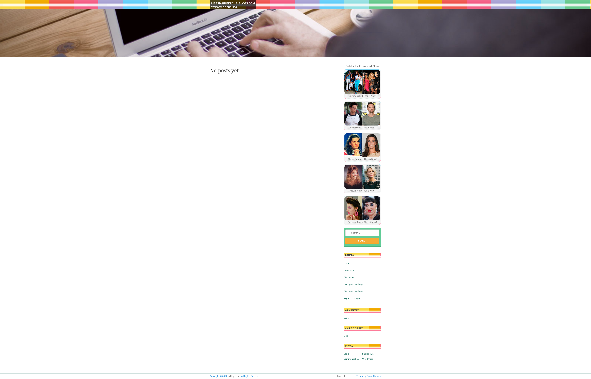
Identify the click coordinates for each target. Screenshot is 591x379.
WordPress (367, 359)
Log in (347, 263)
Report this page (352, 298)
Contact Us (342, 376)
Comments (351, 359)
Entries (368, 354)
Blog (346, 336)
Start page (349, 277)
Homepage (349, 270)
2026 (346, 318)
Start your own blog (353, 284)
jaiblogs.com (234, 376)
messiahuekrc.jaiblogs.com (233, 3)
